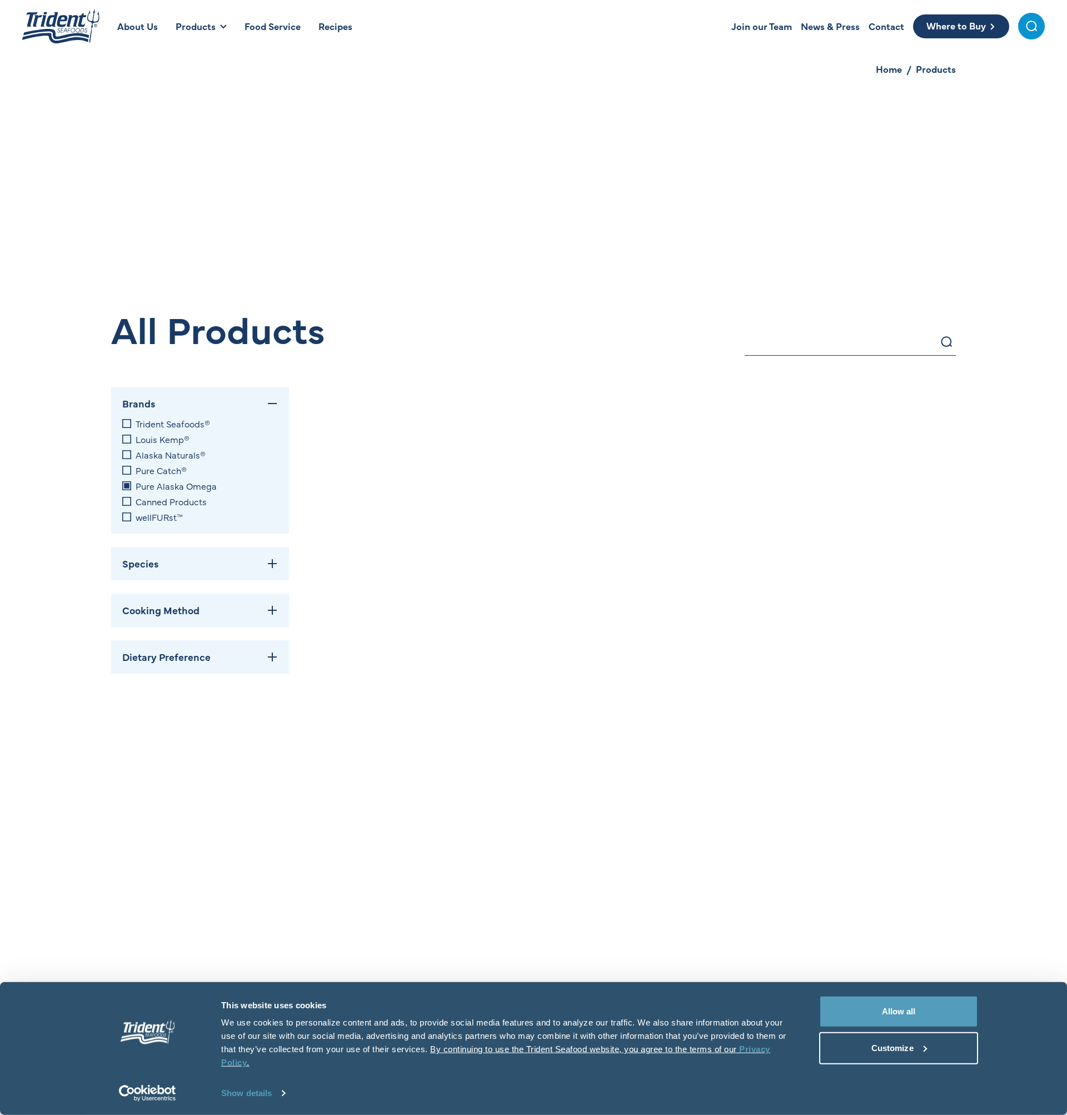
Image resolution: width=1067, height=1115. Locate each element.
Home (889, 69)
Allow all (899, 1011)
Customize (892, 1047)
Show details (246, 1093)
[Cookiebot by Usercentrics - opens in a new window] (147, 1093)
